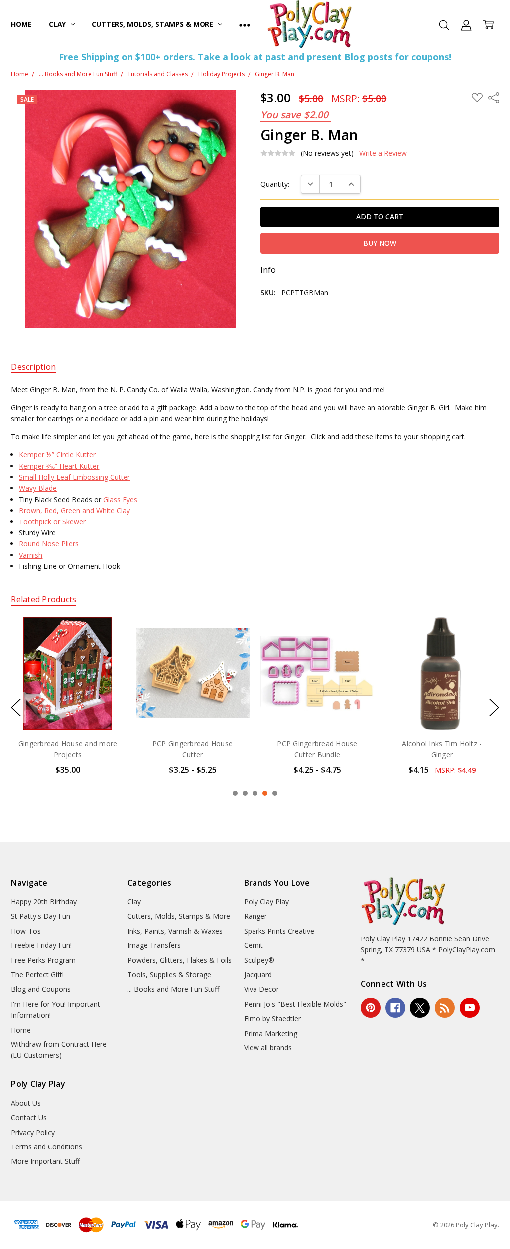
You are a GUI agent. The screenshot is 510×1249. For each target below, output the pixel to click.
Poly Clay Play (266, 901)
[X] (420, 1008)
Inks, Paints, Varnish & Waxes (175, 931)
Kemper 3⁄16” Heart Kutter (59, 466)
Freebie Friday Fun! (41, 945)
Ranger (255, 916)
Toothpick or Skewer (52, 521)
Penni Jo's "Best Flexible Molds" (295, 1004)
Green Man (441, 743)
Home (21, 24)
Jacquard (258, 974)
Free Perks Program (43, 960)
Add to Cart (317, 687)
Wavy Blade (38, 488)
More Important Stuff (45, 1161)
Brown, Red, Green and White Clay (74, 510)
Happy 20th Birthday (44, 901)
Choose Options (68, 709)
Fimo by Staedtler (272, 1018)
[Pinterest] (371, 1008)
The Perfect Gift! (37, 974)
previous (15, 707)
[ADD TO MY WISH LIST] (107, 650)
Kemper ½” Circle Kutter (57, 454)
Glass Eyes (120, 499)
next (494, 707)
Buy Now (317, 709)
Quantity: (274, 184)
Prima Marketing (270, 1033)
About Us (26, 1103)
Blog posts (368, 57)
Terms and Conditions (46, 1146)
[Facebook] (395, 1008)
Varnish (30, 555)
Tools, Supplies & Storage (169, 974)
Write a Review (383, 153)
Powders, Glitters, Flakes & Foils (180, 960)
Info (268, 270)
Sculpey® (259, 960)
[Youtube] (470, 1008)
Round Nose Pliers (49, 543)
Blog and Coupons (41, 989)
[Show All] (244, 24)
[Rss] (445, 1008)
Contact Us (29, 1117)
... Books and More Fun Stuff (173, 989)
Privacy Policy (33, 1132)
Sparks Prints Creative (279, 931)
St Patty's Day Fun (40, 916)
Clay (58, 24)
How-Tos (26, 931)
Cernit (253, 945)
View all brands (268, 1047)
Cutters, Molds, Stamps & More (153, 24)
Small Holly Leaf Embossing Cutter (74, 477)
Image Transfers (154, 945)
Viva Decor (261, 989)
